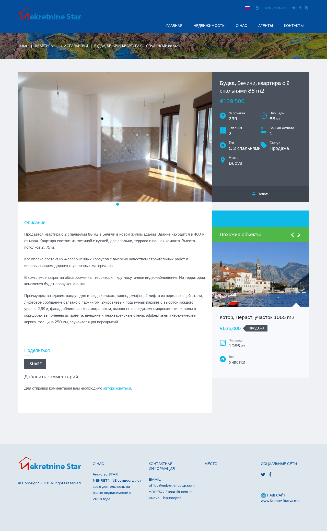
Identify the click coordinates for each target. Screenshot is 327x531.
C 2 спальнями (74, 46)
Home (23, 46)
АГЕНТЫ (265, 26)
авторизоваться (117, 388)
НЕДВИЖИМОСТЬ (209, 26)
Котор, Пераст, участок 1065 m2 (257, 317)
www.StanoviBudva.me (280, 501)
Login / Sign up (274, 8)
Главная (174, 26)
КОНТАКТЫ (293, 26)
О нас (241, 26)
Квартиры (44, 46)
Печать (262, 194)
